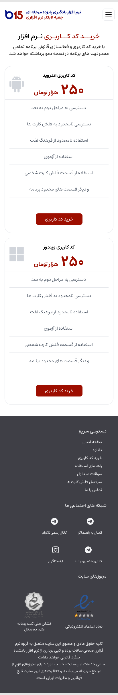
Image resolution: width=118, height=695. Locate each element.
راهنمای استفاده (88, 465)
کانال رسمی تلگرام (54, 532)
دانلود (97, 449)
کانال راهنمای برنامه (88, 561)
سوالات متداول (89, 473)
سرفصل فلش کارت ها (84, 481)
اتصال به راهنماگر (90, 532)
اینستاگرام (55, 561)
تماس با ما (93, 489)
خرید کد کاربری (59, 219)
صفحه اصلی (92, 441)
